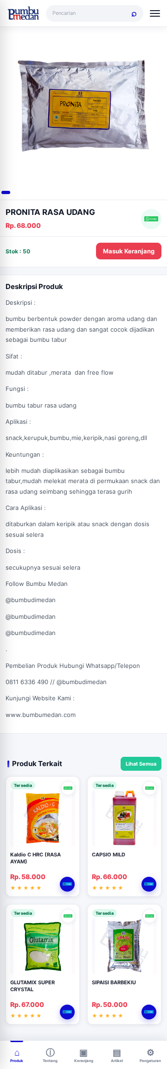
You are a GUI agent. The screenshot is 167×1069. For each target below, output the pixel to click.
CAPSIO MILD (108, 854)
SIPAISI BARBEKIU (114, 982)
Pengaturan (150, 1060)
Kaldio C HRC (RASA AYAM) (35, 858)
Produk (16, 1060)
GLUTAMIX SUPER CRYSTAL (32, 986)
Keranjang (83, 1060)
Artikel (117, 1060)
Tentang (50, 1060)
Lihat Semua (141, 764)
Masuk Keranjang (128, 251)
